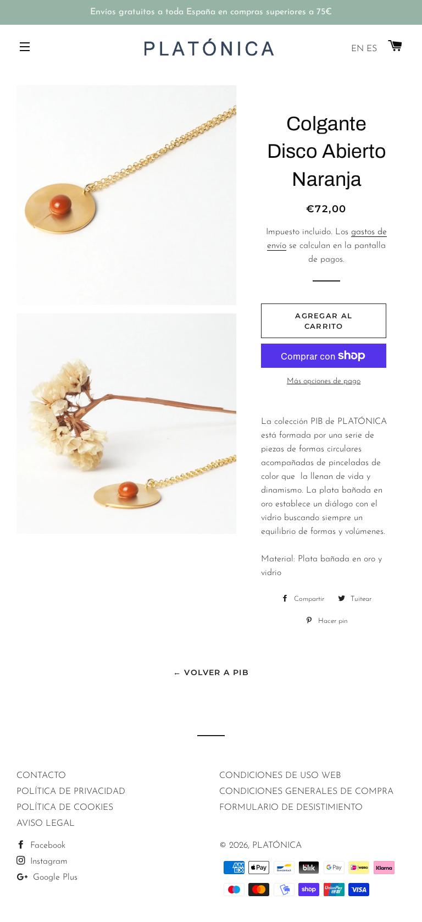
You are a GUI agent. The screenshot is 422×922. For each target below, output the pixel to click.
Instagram (47, 861)
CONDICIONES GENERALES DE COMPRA (306, 791)
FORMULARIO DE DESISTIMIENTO (291, 807)
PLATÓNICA (277, 845)
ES (372, 49)
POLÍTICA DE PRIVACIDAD (70, 791)
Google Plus (53, 877)
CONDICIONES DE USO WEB (280, 775)
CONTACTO (41, 775)
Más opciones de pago (323, 381)
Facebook (46, 845)
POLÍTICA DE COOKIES (64, 807)
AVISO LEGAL (45, 823)
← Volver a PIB (211, 672)
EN (357, 49)
